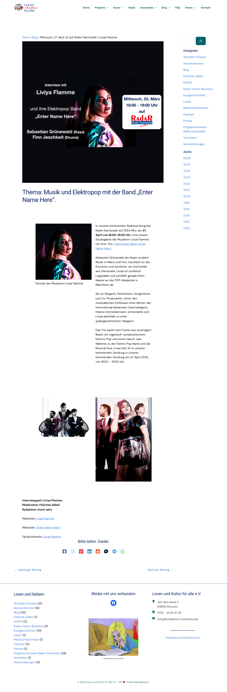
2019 (186, 203)
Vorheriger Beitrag (27, 569)
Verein (189, 7)
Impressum (173, 637)
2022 (186, 183)
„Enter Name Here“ (48, 527)
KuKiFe (187, 82)
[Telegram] (114, 551)
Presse (187, 121)
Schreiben (190, 138)
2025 (186, 164)
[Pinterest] (81, 551)
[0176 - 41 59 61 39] (166, 613)
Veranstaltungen (194, 144)
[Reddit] (98, 551)
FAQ (177, 7)
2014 (186, 215)
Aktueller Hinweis (194, 57)
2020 (187, 196)
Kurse (116, 7)
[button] (106, 7)
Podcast (188, 114)
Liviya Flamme (45, 518)
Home (86, 7)
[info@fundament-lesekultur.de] (175, 619)
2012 (186, 222)
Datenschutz (191, 637)
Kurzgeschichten (194, 95)
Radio (131, 7)
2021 (186, 190)
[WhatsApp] (123, 551)
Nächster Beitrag (160, 569)
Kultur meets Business (198, 89)
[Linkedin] (89, 551)
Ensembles (147, 7)
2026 (186, 158)
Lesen (187, 101)
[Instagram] (73, 551)
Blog (164, 7)
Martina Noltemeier (196, 108)
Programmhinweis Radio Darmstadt (37, 653)
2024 (186, 171)
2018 (186, 209)
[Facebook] (64, 551)
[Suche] (201, 41)
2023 (186, 177)
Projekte (100, 7)
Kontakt (206, 7)
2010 (186, 228)
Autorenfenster (193, 63)
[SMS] (106, 551)
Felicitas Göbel (193, 76)
